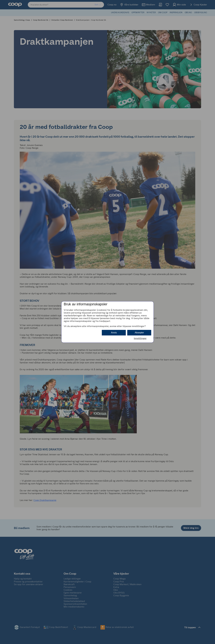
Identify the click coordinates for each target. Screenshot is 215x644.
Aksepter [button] (139, 332)
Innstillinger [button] (140, 338)
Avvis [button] (114, 332)
